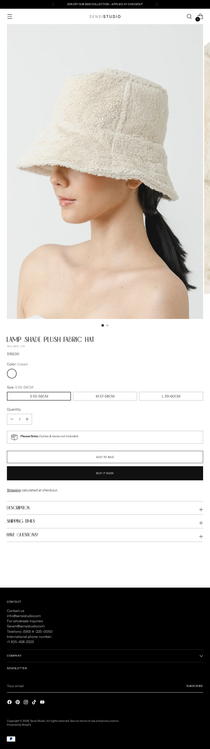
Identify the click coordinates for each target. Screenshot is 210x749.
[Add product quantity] (11, 419)
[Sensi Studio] (105, 16)
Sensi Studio (37, 721)
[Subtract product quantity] (27, 419)
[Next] (156, 4)
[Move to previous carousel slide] (187, 570)
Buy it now (104, 473)
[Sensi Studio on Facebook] (10, 702)
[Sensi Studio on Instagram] (26, 702)
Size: (20, 387)
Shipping (14, 490)
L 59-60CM (171, 396)
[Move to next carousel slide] (198, 570)
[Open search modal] (189, 16)
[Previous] (53, 4)
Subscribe (194, 686)
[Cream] (12, 373)
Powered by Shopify (19, 724)
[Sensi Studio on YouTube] (43, 702)
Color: (17, 364)
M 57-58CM (105, 396)
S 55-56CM (39, 396)
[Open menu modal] (9, 16)
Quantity (14, 409)
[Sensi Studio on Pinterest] (18, 702)
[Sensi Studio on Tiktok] (35, 702)
